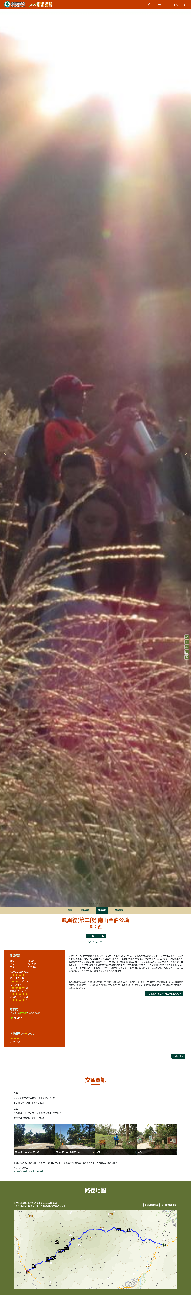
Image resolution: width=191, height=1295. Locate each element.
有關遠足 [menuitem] (119, 910)
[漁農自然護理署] (14, 4)
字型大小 (161, 5)
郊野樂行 (40, 4)
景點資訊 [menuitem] (85, 910)
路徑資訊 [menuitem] (102, 910)
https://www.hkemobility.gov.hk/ (29, 1171)
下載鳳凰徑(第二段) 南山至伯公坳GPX (163, 993)
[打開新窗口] (90, 942)
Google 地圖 (170, 1205)
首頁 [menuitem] (70, 910)
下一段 (101, 936)
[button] (184, 4)
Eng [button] (171, 5)
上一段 (91, 936)
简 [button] (177, 5)
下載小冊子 (178, 1056)
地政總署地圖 (152, 1205)
